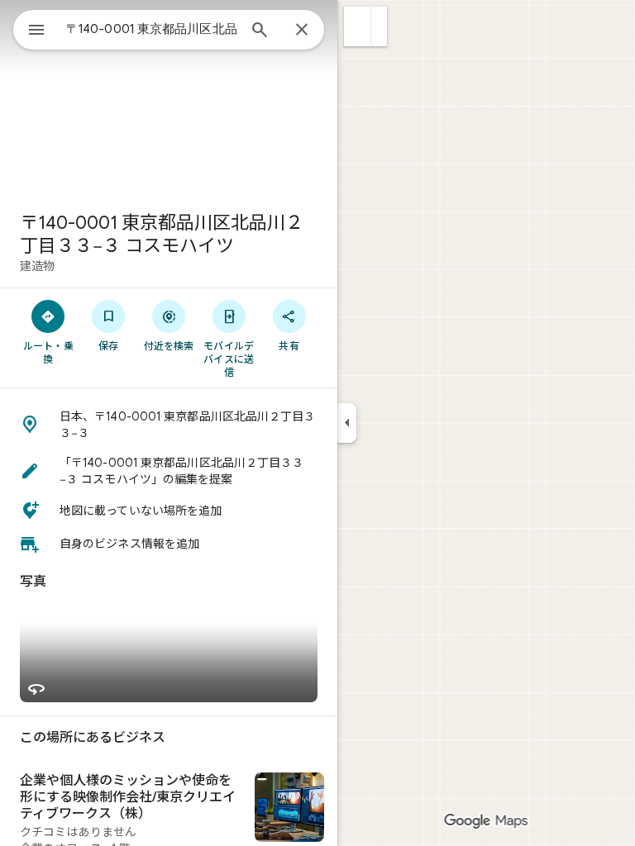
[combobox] (151, 29)
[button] (357, 26)
